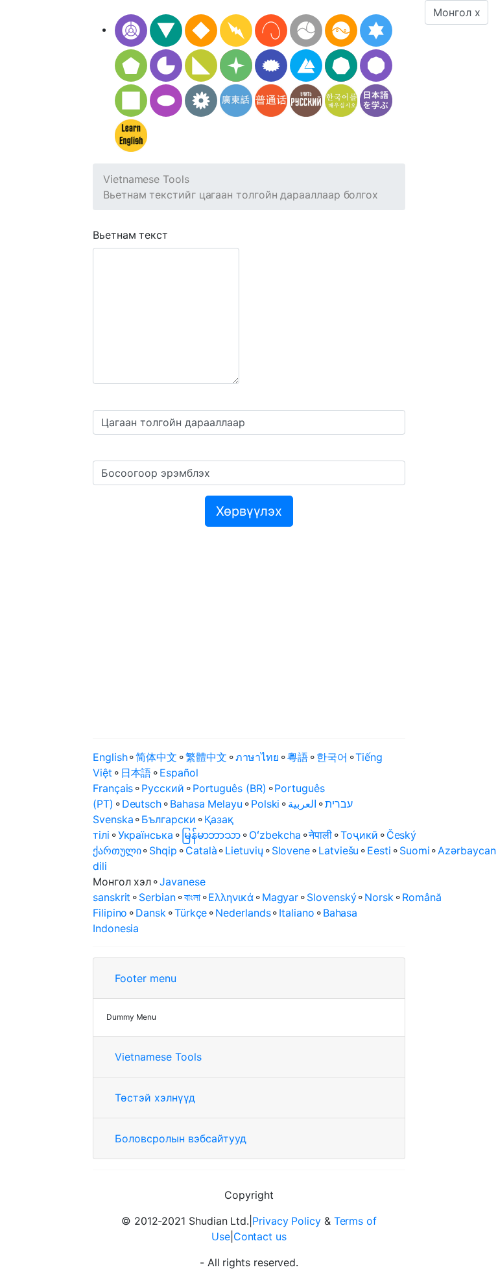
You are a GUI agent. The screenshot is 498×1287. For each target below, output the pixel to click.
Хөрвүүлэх (249, 511)
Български (168, 819)
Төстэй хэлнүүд (155, 1097)
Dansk (151, 912)
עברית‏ (339, 803)
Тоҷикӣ (359, 834)
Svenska (113, 819)
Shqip (163, 850)
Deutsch (141, 803)
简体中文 (156, 757)
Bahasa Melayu (206, 803)
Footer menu (145, 978)
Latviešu (338, 850)
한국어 (332, 757)
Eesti (379, 850)
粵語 (297, 757)
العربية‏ (302, 803)
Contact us (260, 1236)
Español (179, 772)
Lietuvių (244, 850)
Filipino (110, 912)
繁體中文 (206, 757)
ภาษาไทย (257, 757)
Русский (162, 788)
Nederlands (242, 912)
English (110, 757)
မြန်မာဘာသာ (211, 834)
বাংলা (192, 897)
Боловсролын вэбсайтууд (180, 1138)
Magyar (280, 897)
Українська (145, 834)
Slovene (291, 850)
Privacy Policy (286, 1220)
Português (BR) (230, 788)
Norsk (379, 897)
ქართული (117, 850)
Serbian (157, 897)
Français (113, 788)
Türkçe (191, 912)
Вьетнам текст (130, 234)
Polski (265, 803)
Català (201, 850)
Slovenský (331, 897)
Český (401, 834)
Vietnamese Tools (146, 179)
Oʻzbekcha (274, 834)
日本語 (136, 772)
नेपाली (320, 834)
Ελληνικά (230, 897)
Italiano (296, 912)
